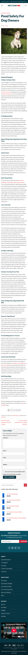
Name (5, 450)
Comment (5, 437)
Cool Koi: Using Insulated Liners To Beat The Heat (21, 422)
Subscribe (24, 541)
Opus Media (14, 653)
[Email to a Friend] (19, 410)
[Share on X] (14, 410)
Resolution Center (19, 647)
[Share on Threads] (16, 410)
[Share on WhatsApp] (8, 410)
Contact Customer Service (19, 1)
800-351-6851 (5, 1)
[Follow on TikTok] (15, 547)
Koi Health (14, 649)
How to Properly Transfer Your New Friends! (6, 422)
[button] (2, 5)
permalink (3, 417)
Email (4, 457)
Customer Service (8, 647)
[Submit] (25, 485)
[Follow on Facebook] (9, 547)
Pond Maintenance (5, 13)
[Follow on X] (18, 547)
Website (5, 464)
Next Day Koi (5, 25)
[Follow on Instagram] (12, 547)
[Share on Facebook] (11, 410)
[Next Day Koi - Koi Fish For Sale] (14, 5)
